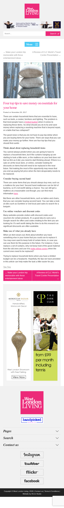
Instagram (32, 455)
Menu (29, 44)
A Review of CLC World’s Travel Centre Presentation (46, 53)
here (16, 193)
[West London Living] (32, 11)
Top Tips (7, 267)
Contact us (39, 491)
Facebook (32, 481)
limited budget (31, 122)
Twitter (32, 463)
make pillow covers (39, 249)
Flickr (32, 472)
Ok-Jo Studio (36, 494)
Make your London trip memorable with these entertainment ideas (14, 55)
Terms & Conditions (51, 491)
